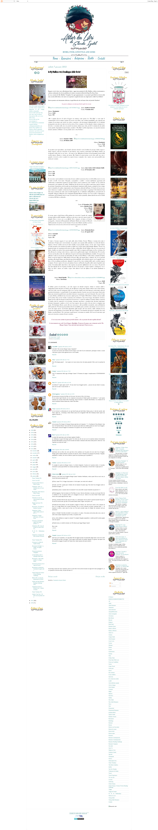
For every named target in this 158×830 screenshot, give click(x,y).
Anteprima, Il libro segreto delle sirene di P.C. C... (38, 512)
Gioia (53, 359)
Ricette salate (112, 733)
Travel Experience (113, 775)
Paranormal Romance (114, 710)
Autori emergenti (113, 613)
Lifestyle (111, 689)
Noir (110, 706)
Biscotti (110, 620)
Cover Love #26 (36, 495)
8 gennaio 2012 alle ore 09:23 (64, 421)
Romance (111, 735)
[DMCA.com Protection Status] (79, 819)
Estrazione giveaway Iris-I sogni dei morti (38, 564)
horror (110, 670)
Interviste (111, 676)
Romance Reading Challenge (115, 741)
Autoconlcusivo (112, 609)
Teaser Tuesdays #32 (37, 592)
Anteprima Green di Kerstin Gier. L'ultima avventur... (38, 588)
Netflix (110, 697)
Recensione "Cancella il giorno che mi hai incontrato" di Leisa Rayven (121, 553)
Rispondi (54, 354)
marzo (34, 471)
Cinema (110, 634)
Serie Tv (111, 748)
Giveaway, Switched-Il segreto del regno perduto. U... (37, 522)
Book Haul (111, 624)
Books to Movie (112, 628)
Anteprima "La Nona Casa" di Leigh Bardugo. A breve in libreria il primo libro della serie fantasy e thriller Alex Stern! (121, 475)
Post (112, 583)
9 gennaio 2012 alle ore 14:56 (64, 535)
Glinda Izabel (55, 474)
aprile (33, 469)
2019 (32, 432)
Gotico (110, 664)
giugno (34, 464)
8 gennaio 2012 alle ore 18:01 (62, 435)
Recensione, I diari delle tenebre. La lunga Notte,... (37, 560)
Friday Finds (112, 658)
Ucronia (110, 779)
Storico (110, 758)
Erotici (110, 649)
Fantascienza (111, 651)
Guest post (111, 668)
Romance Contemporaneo (115, 739)
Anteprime (111, 607)
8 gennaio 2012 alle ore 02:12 (63, 408)
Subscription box (113, 760)
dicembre (34, 450)
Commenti (113, 586)
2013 (32, 446)
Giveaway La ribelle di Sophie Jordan (37, 543)
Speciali (110, 754)
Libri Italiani (112, 687)
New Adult (111, 699)
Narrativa (111, 695)
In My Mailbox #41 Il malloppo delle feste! (37, 555)
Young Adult (112, 797)
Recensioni (111, 718)
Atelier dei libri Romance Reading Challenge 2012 (38, 583)
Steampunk (111, 756)
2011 (32, 600)
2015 (32, 441)
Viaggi (110, 789)
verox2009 (54, 346)
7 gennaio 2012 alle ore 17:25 (62, 359)
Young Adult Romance (114, 800)
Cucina (110, 643)
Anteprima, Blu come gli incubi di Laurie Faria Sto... (38, 527)
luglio (33, 462)
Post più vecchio (100, 576)
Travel (110, 773)
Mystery (110, 693)
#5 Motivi (111, 597)
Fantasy (110, 653)
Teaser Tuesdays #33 (37, 540)
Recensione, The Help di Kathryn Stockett (38, 507)
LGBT (110, 681)
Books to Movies (112, 630)
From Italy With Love (114, 660)
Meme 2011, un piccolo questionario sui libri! (37, 578)
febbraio (34, 473)
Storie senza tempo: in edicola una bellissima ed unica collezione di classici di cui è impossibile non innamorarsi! (121, 539)
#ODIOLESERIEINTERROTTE (116, 599)
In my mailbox (56, 338)
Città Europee (112, 639)
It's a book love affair (114, 678)
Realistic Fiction (112, 716)
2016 (32, 439)
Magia (110, 691)
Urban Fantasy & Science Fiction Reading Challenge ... (38, 574)
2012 (32, 448)
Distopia (110, 645)
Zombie (110, 802)
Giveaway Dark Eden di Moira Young (37, 483)
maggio (34, 467)
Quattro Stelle (112, 714)
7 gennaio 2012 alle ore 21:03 (64, 382)
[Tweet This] (60, 335)
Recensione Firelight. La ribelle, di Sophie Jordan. (38, 547)
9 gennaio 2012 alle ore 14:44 (68, 474)
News (110, 704)
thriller (110, 767)
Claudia (54, 421)
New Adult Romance (113, 702)
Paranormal (111, 708)
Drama (110, 647)
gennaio (34, 476)
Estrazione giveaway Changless (37, 551)
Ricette (110, 725)
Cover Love (111, 641)
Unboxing (111, 781)
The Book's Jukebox (113, 765)
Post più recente (52, 576)
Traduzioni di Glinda (113, 771)
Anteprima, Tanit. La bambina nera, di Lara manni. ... (38, 488)
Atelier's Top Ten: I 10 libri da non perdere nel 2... (38, 596)
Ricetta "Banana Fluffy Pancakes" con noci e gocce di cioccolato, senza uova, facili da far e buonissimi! (121, 500)
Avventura (111, 616)
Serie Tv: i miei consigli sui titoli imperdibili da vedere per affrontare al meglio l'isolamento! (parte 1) (121, 513)
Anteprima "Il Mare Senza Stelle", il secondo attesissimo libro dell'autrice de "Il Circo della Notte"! (121, 449)
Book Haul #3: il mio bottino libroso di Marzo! (121, 525)
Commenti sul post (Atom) (59, 580)
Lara (53, 449)
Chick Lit (111, 632)
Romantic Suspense (113, 744)
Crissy (53, 408)
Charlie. (54, 462)
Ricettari (111, 723)
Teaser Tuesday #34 (36, 478)
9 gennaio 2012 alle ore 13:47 (64, 462)
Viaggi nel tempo (113, 791)
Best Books (111, 618)
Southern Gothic (112, 752)
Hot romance (112, 672)
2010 (32, 603)
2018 (32, 435)
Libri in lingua (112, 685)
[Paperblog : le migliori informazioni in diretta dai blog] (79, 817)
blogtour (111, 622)
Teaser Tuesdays (112, 762)
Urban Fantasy (112, 783)
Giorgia (54, 371)
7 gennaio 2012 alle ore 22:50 (67, 394)
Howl (53, 435)
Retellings (111, 720)
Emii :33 (54, 382)
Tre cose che (111, 777)
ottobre (34, 455)
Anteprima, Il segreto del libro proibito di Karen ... (38, 536)
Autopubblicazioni (113, 611)
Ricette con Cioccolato (114, 727)
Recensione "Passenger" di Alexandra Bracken (121, 461)
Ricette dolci (111, 731)
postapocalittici (112, 712)
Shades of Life (112, 750)
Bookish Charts (112, 626)
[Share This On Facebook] (58, 335)
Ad (109, 601)
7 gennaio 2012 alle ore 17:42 (63, 371)
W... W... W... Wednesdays (115, 793)
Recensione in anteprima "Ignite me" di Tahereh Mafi (122, 565)
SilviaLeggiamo (56, 394)
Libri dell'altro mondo (114, 683)
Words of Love (112, 795)
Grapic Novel (112, 666)
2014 (32, 444)
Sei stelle (111, 746)
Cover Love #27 (36, 480)
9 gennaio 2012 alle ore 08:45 (62, 449)
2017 (32, 437)
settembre (34, 457)
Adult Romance (112, 605)
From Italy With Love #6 (121, 487)
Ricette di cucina (112, 729)
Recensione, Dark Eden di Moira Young (38, 492)
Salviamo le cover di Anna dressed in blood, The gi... (38, 499)
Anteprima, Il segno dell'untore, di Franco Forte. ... (37, 517)
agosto (34, 460)
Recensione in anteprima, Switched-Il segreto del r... (38, 569)
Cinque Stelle (112, 637)
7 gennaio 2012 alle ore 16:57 (65, 346)
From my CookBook (113, 662)
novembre (34, 453)
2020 (32, 430)
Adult (110, 603)
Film (110, 655)
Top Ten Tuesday (113, 769)
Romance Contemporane (114, 737)
